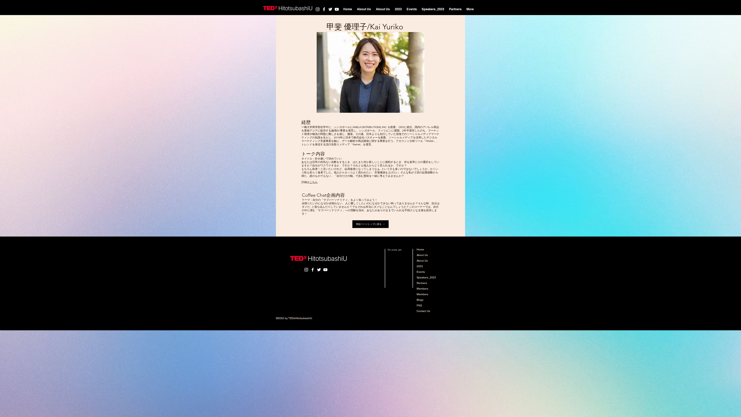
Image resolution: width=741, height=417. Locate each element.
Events (421, 271)
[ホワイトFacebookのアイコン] (324, 9)
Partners (422, 283)
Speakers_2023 (426, 277)
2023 (420, 266)
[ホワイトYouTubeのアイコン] (336, 9)
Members (422, 288)
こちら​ (314, 182)
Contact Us (423, 311)
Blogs (420, 299)
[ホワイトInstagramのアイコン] (317, 9)
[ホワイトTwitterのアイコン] (330, 9)
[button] (411, 9)
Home (420, 249)
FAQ (419, 305)
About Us (422, 255)
